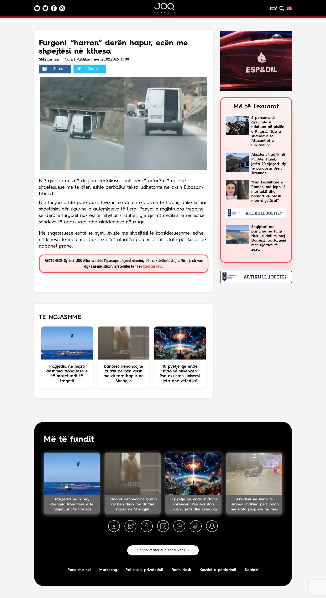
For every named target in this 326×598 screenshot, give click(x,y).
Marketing (108, 570)
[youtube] (114, 526)
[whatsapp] (179, 526)
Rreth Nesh (181, 570)
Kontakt (251, 570)
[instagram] (163, 526)
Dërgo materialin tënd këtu (161, 550)
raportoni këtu (152, 266)
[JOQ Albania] (167, 10)
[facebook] (147, 526)
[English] (289, 8)
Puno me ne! (79, 570)
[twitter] (130, 526)
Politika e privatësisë (144, 570)
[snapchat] (212, 526)
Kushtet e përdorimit (218, 570)
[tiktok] (196, 526)
